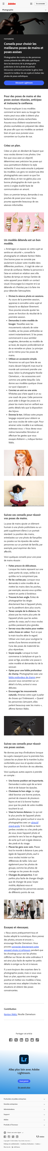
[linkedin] (17, 1137)
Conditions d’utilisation (27, 1144)
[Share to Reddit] (32, 1040)
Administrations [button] (9, 1109)
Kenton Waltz (10, 1014)
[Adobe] (12, 3)
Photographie (7, 10)
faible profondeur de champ (22, 677)
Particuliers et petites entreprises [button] (15, 1099)
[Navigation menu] (3, 3)
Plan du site (7, 1147)
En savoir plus (24, 1087)
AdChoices (17, 1147)
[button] (31, 4)
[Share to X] (16, 1040)
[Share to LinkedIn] (21, 1040)
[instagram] (9, 1137)
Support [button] (6, 1114)
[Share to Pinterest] (26, 1040)
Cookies (37, 1144)
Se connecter (40, 4)
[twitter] (13, 1137)
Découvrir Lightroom (24, 83)
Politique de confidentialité (11, 1144)
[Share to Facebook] (10, 1040)
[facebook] (5, 1137)
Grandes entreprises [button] (11, 1104)
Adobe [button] (6, 1120)
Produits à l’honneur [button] (11, 1125)
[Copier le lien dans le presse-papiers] (37, 1040)
